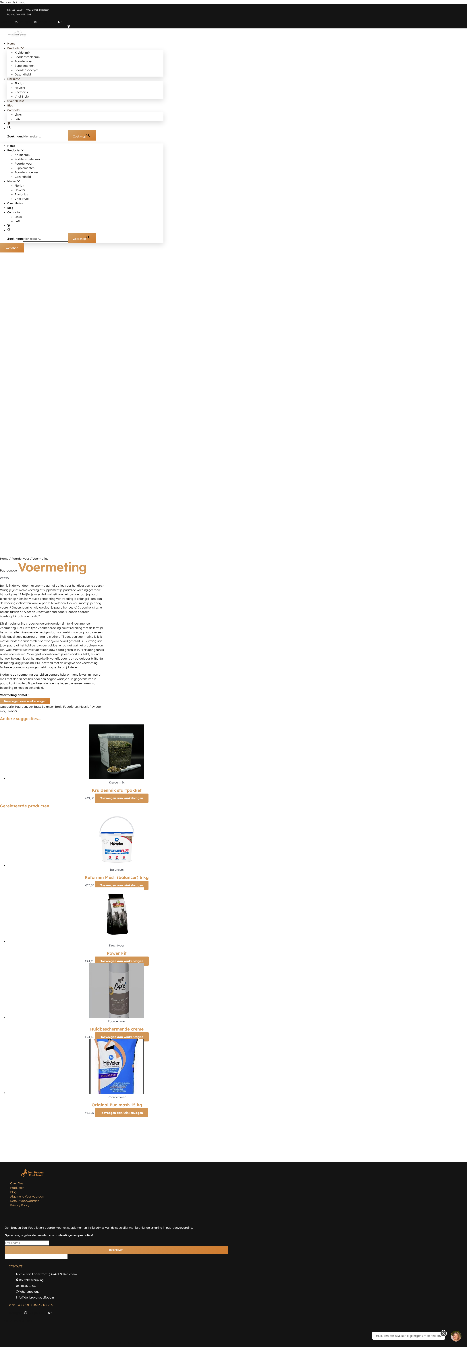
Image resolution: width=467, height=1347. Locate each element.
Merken (12, 79)
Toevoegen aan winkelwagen (25, 701)
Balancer (48, 706)
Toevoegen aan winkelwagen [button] (121, 798)
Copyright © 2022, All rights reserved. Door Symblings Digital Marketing (120, 1343)
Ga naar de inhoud (12, 2)
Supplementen (24, 65)
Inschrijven (116, 1249)
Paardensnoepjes (26, 70)
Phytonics (21, 92)
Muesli (83, 706)
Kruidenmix (22, 52)
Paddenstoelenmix (27, 57)
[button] (9, 128)
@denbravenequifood (17, 1320)
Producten (14, 48)
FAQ (17, 119)
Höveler (20, 88)
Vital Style (22, 96)
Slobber (12, 711)
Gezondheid (23, 74)
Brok (58, 706)
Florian (19, 83)
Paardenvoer (23, 61)
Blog (10, 105)
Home (11, 43)
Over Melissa (15, 101)
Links (18, 114)
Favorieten (70, 706)
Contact (12, 110)
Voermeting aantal (13, 695)
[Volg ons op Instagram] (456, 1336)
